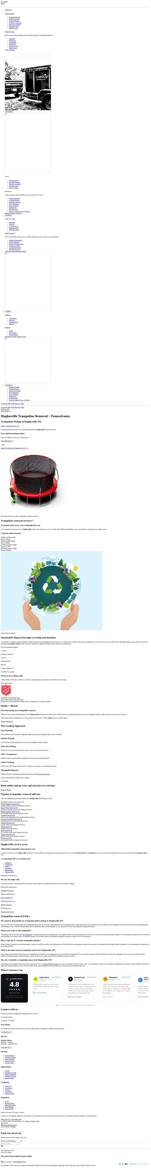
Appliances (12, 42)
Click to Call (5, 409)
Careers (7, 1071)
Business (8, 215)
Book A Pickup (6, 790)
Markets (11, 324)
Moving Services (14, 249)
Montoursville (9, 872)
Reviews (19, 211)
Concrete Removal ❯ (8, 834)
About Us (8, 1086)
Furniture (12, 39)
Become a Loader (11, 336)
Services (11, 320)
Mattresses (12, 40)
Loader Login (21, 336)
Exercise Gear (13, 46)
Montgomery (9, 870)
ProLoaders (13, 333)
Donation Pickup (14, 17)
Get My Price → (6, 1032)
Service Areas (13, 188)
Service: (3, 1141)
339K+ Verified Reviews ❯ (10, 426)
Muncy (7, 866)
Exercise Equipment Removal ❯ (11, 819)
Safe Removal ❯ (6, 827)
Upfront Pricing (14, 200)
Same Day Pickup (15, 24)
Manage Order (10, 213)
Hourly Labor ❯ (6, 905)
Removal (8, 10)
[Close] (1, 1129)
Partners (11, 224)
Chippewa (8, 863)
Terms (72, 883)
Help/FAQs (13, 208)
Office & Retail (14, 242)
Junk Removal (9, 14)
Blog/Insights (13, 209)
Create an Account (11, 251)
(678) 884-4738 (6, 1047)
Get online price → (7, 441)
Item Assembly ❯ (6, 898)
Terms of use (35, 1121)
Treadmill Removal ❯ (8, 815)
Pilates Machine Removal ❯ (10, 811)
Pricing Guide (9, 1103)
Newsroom (8, 1088)
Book (2, 3)
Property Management (16, 244)
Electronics (12, 44)
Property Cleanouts (15, 23)
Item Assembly (10, 1059)
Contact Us (18, 213)
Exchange (8, 868)
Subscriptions (13, 335)
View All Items (10, 50)
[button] (75, 921)
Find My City (13, 28)
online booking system (51, 964)
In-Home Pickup (14, 19)
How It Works (13, 206)
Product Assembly (15, 184)
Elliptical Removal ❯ (8, 823)
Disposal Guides (14, 198)
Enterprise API (14, 228)
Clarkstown (8, 865)
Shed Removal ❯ (6, 830)
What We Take (14, 26)
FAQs (7, 1101)
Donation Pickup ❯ (7, 890)
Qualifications (13, 322)
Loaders (8, 311)
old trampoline (27, 934)
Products (8, 327)
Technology (13, 318)
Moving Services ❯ (7, 912)
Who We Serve (14, 230)
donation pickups (44, 774)
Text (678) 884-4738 (8, 404)
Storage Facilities (14, 246)
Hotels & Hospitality (15, 240)
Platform (7, 315)
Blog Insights (9, 1107)
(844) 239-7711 (6, 1119)
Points (11, 331)
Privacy (27, 1121)
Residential (9, 111)
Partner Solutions (10, 1074)
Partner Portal (21, 251)
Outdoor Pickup (14, 21)
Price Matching (14, 204)
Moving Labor (13, 186)
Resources (9, 385)
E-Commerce (13, 226)
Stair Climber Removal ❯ (9, 808)
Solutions (12, 222)
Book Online (6, 411)
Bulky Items (13, 48)
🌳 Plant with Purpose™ (9, 1125)
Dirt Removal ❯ (6, 838)
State (9, 1152)
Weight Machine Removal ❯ (10, 804)
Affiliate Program (10, 1076)
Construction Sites (15, 248)
